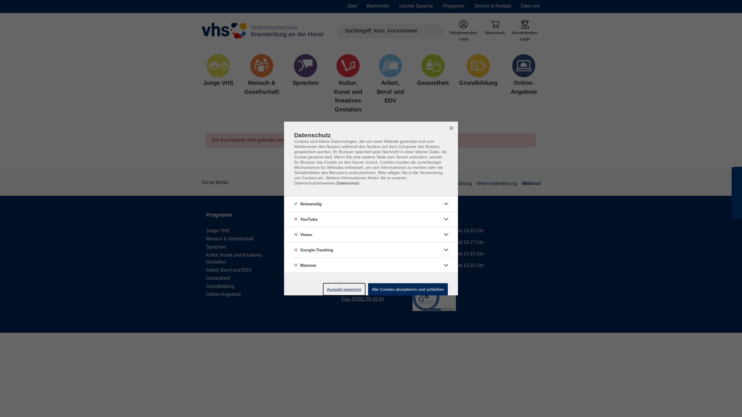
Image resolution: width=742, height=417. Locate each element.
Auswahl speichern (344, 289)
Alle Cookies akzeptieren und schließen (408, 289)
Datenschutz (348, 183)
